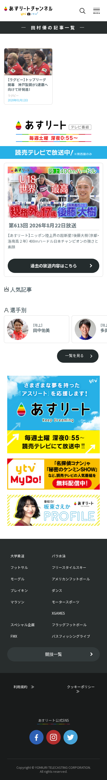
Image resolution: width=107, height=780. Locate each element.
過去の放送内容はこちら (53, 265)
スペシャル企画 (22, 624)
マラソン (17, 601)
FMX (13, 636)
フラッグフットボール (69, 624)
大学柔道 (17, 555)
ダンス (57, 590)
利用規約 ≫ (28, 686)
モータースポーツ (65, 601)
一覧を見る (74, 355)
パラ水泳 (59, 555)
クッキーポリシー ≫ (82, 689)
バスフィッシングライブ (71, 636)
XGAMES (58, 613)
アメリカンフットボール (71, 578)
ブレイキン (19, 590)
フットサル (19, 567)
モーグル (17, 578)
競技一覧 (53, 654)
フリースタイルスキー (69, 567)
